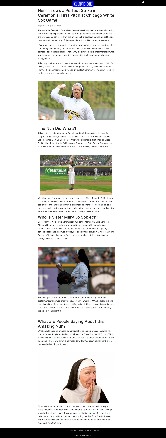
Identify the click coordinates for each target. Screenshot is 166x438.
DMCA (81, 430)
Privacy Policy (73, 430)
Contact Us (88, 430)
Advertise (96, 430)
